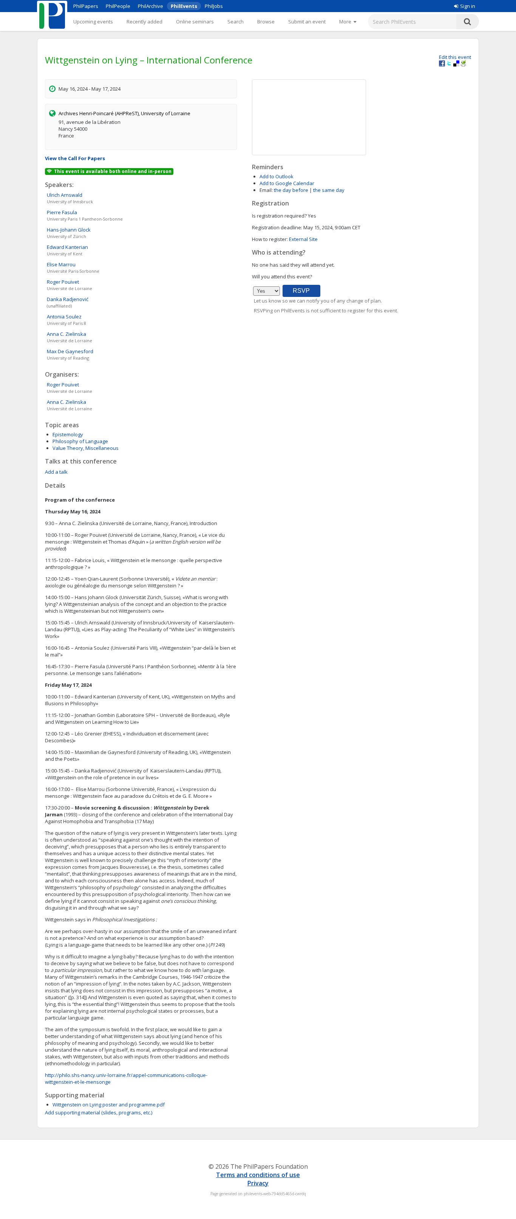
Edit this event (455, 57)
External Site (303, 239)
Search (235, 21)
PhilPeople (118, 6)
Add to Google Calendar (287, 183)
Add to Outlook (277, 176)
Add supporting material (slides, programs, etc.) (98, 1112)
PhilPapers (85, 6)
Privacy (258, 1183)
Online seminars (195, 21)
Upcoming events (93, 21)
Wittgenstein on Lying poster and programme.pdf (109, 1104)
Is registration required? (279, 215)
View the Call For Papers (75, 158)
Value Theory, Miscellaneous (86, 448)
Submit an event (307, 21)
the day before (291, 190)
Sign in (467, 6)
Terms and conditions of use (258, 1175)
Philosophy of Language (80, 441)
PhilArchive (150, 6)
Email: (266, 190)
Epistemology (68, 434)
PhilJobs (214, 6)
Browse (266, 21)
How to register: (270, 239)
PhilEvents (184, 6)
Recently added (144, 21)
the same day (329, 190)
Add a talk (56, 471)
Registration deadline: (277, 227)
